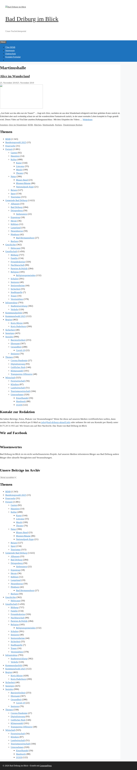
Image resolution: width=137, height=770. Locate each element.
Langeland (16, 227)
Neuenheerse (17, 231)
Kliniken (15, 384)
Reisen (14, 190)
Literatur (20, 166)
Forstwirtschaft (18, 381)
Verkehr (14, 309)
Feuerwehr (10, 146)
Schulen (14, 278)
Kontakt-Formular (13, 57)
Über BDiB (10, 47)
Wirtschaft (10, 377)
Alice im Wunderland (15, 76)
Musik (19, 169)
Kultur (14, 159)
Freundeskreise (18, 261)
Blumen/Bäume (23, 183)
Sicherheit (15, 289)
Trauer (14, 296)
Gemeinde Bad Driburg (16, 200)
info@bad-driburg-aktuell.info (55, 422)
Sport (13, 193)
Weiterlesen (87, 119)
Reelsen (58, 125)
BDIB (30, 125)
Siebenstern (21, 214)
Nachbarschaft (17, 265)
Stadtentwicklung (19, 306)
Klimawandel (17, 370)
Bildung (14, 255)
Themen (9, 357)
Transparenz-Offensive (22, 374)
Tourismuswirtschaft (20, 391)
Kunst (19, 163)
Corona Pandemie (19, 360)
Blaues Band (22, 180)
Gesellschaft (11, 251)
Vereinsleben (17, 299)
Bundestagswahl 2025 (15, 142)
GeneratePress (46, 766)
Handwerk (21, 401)
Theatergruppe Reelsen (72, 125)
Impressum (10, 50)
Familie (14, 258)
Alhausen (15, 203)
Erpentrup (15, 217)
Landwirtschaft (18, 387)
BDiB (8, 139)
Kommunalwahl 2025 (15, 316)
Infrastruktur (11, 302)
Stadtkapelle (16, 292)
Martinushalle (48, 125)
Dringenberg (17, 210)
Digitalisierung (18, 364)
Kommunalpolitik (13, 313)
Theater (19, 173)
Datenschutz (10, 54)
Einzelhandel (22, 398)
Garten (14, 152)
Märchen (37, 125)
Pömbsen (15, 234)
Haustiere (15, 156)
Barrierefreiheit (18, 340)
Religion (15, 272)
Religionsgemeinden (26, 275)
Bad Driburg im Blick (31, 19)
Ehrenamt (15, 343)
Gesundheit (16, 347)
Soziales (9, 336)
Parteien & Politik (19, 268)
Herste (14, 221)
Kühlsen (15, 224)
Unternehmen (17, 394)
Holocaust (15, 248)
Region (8, 319)
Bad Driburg (16, 207)
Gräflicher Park (18, 367)
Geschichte (10, 244)
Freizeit (9, 149)
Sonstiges (4, 125)
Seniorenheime (18, 285)
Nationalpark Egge (25, 186)
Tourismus (16, 197)
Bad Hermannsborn (25, 238)
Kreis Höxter (17, 323)
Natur (13, 176)
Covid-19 (20, 350)
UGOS (19, 405)
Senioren (15, 282)
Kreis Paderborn (18, 326)
